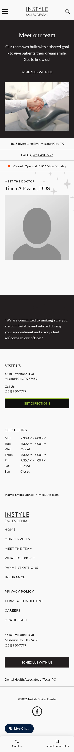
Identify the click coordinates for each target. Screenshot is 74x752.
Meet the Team (19, 548)
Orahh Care (16, 620)
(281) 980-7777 (42, 155)
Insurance (15, 577)
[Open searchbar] (67, 11)
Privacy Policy (19, 591)
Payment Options (21, 567)
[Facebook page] (37, 711)
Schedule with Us (37, 72)
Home (10, 529)
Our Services (17, 539)
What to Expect (20, 558)
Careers (12, 610)
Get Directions (37, 403)
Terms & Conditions (24, 601)
